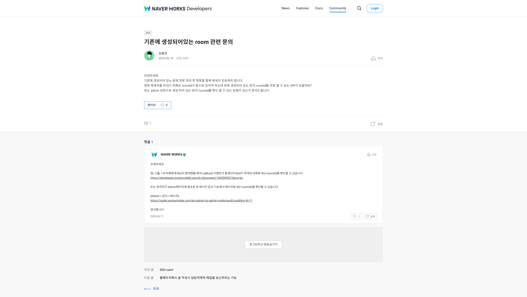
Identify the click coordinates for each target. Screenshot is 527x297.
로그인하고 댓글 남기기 (263, 244)
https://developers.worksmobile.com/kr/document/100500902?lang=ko (196, 177)
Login (375, 8)
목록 (156, 289)
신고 (380, 58)
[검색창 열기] (359, 8)
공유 (380, 124)
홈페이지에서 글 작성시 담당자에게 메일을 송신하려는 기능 (198, 278)
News (286, 8)
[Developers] (199, 9)
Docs (319, 8)
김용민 (163, 53)
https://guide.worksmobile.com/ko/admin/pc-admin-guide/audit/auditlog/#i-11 (201, 200)
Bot (148, 32)
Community (337, 8)
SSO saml (166, 270)
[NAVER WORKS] (164, 8)
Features (302, 8)
